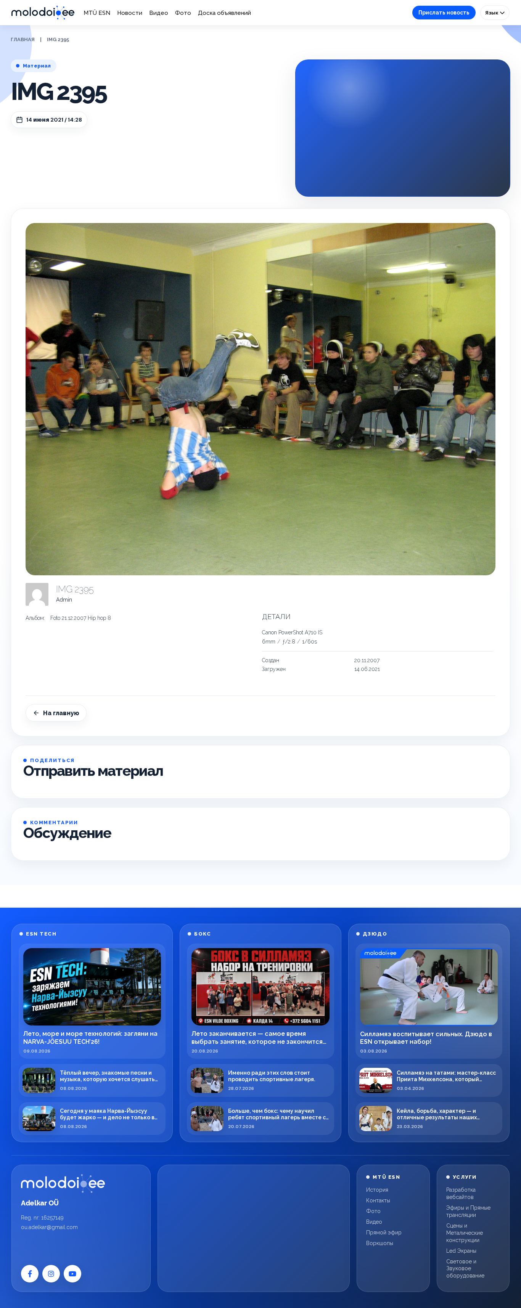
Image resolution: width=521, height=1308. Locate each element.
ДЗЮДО (375, 934)
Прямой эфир (384, 1232)
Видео (158, 13)
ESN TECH (41, 934)
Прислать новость (444, 13)
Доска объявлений (224, 13)
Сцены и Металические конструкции (464, 1233)
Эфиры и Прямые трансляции (468, 1211)
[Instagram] (51, 1273)
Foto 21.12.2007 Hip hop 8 (80, 618)
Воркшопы (379, 1243)
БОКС (202, 934)
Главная (23, 39)
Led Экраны (461, 1251)
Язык (492, 13)
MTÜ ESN (97, 13)
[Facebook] (30, 1273)
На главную (61, 713)
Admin (64, 600)
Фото (183, 13)
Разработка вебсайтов (461, 1193)
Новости (129, 13)
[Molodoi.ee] (63, 1183)
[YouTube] (72, 1273)
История (377, 1190)
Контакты (378, 1200)
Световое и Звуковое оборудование (465, 1268)
